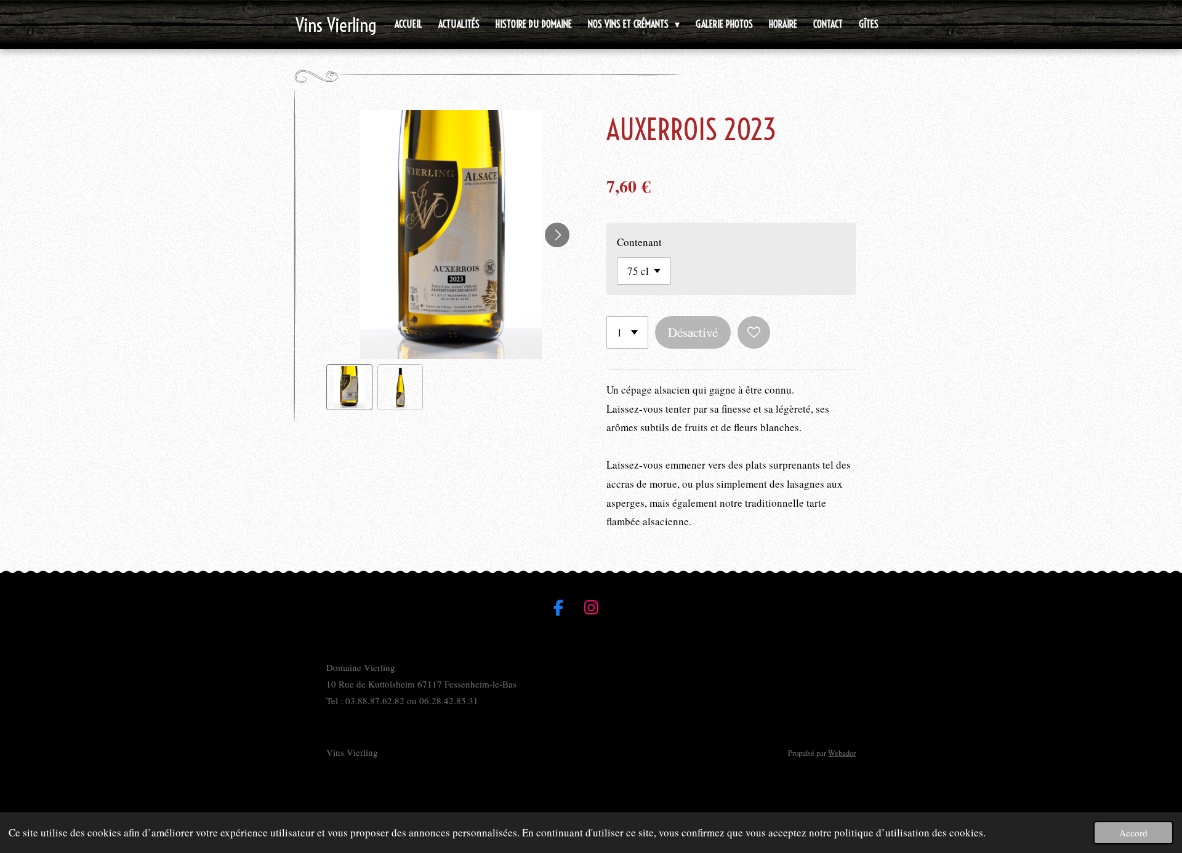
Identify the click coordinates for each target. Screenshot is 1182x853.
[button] (349, 387)
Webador (842, 753)
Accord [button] (1133, 833)
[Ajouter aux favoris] (754, 332)
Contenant (639, 242)
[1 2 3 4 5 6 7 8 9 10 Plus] (627, 332)
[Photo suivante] (557, 235)
